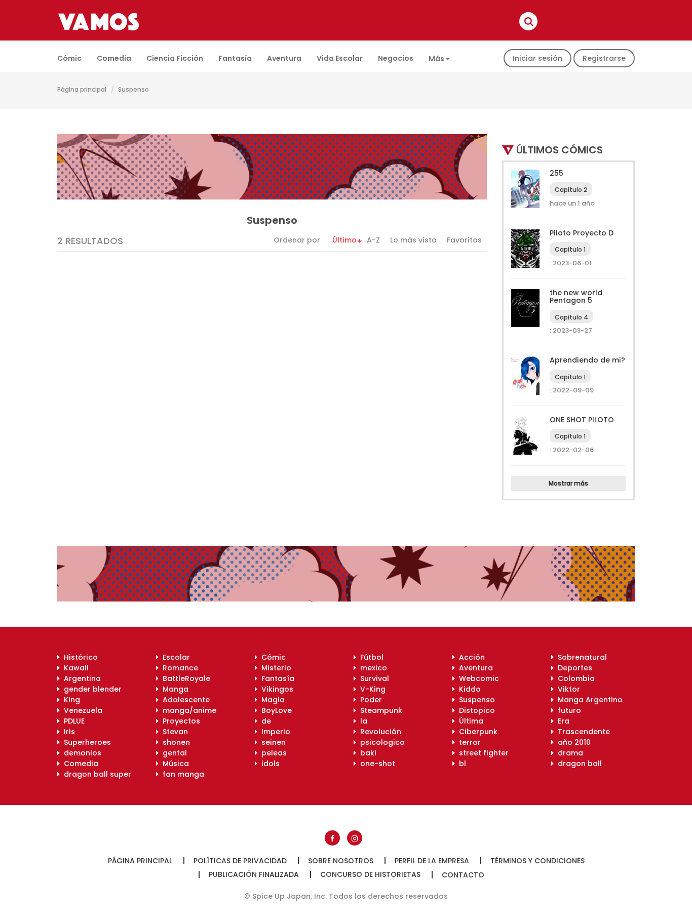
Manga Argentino (588, 700)
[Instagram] (354, 838)
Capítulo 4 (571, 317)
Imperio (273, 732)
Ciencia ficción (174, 58)
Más (437, 59)
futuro (567, 710)
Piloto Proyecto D (581, 233)
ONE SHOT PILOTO (582, 420)
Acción (470, 657)
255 (556, 173)
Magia (271, 700)
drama (568, 753)
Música (174, 763)
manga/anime (187, 710)
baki (366, 753)
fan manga (181, 774)
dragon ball (578, 763)
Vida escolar (340, 58)
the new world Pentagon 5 (576, 296)
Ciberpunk (476, 732)
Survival (372, 678)
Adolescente (184, 700)
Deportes (573, 668)
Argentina (80, 678)
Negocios (395, 58)
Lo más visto (413, 240)
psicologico (380, 742)
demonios (80, 753)
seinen (271, 742)
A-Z (373, 240)
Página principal (81, 89)
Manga (173, 689)
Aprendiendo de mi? (587, 360)
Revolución (378, 732)
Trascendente (582, 732)
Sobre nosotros (340, 861)
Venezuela (81, 710)
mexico (371, 668)
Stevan (173, 732)
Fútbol (369, 657)
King (70, 700)
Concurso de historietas (370, 874)
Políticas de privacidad (240, 861)
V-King (371, 689)
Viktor (567, 689)
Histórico (79, 657)
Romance (178, 668)
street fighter (482, 753)
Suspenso (475, 700)
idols (268, 763)
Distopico (475, 710)
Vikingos (275, 689)
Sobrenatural (580, 657)
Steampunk (379, 710)
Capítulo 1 (570, 249)
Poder (369, 700)
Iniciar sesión (537, 58)
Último (344, 240)
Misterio (274, 668)
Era (561, 721)
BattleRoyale (184, 678)
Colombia (574, 678)
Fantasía (235, 58)
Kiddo (468, 689)
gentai (173, 753)
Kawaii (74, 668)
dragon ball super (95, 774)
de (264, 721)
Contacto (463, 874)
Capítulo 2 (571, 189)
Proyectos (179, 721)
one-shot (375, 763)
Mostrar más (568, 483)
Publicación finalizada (254, 874)
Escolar (174, 657)
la (361, 721)
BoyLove (274, 710)
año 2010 (572, 742)
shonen (174, 742)
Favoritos (464, 240)
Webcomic (477, 678)
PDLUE (72, 721)
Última (469, 721)
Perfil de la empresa (432, 861)
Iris (67, 732)
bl (460, 763)
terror (468, 742)
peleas (272, 753)
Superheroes (85, 742)
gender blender (91, 689)
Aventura (284, 58)
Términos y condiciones (537, 861)
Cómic (69, 58)
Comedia (114, 58)
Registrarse (604, 58)
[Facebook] (332, 838)
